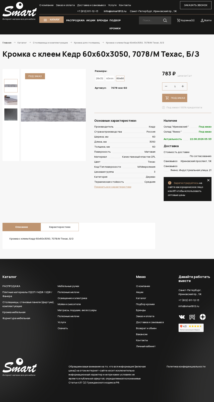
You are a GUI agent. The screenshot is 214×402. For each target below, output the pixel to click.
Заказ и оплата (65, 5)
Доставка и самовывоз (91, 5)
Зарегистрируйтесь (186, 183)
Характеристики (59, 227)
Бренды (141, 310)
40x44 (110, 78)
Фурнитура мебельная (16, 318)
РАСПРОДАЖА (75, 20)
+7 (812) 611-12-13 (87, 11)
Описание (21, 227)
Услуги (112, 5)
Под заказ (178, 98)
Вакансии (141, 334)
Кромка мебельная (14, 312)
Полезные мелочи (68, 292)
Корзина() (188, 20)
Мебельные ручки (68, 286)
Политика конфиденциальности (186, 366)
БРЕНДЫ (102, 20)
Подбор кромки (145, 304)
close (208, 180)
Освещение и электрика (72, 298)
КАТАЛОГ (55, 19)
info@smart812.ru (115, 11)
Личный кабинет (146, 346)
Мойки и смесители (69, 304)
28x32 (99, 78)
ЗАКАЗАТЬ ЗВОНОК (195, 5)
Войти (207, 20)
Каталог (141, 298)
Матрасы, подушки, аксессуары (77, 310)
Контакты (125, 5)
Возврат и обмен (146, 328)
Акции (139, 292)
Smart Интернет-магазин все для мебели (20, 11)
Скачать (63, 328)
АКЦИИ (90, 20)
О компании (46, 5)
